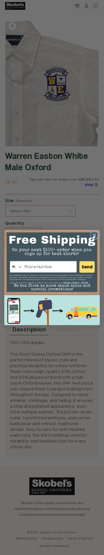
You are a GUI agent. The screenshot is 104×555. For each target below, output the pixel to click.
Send (87, 267)
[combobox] (16, 266)
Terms (84, 282)
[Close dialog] (94, 235)
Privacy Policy (71, 282)
